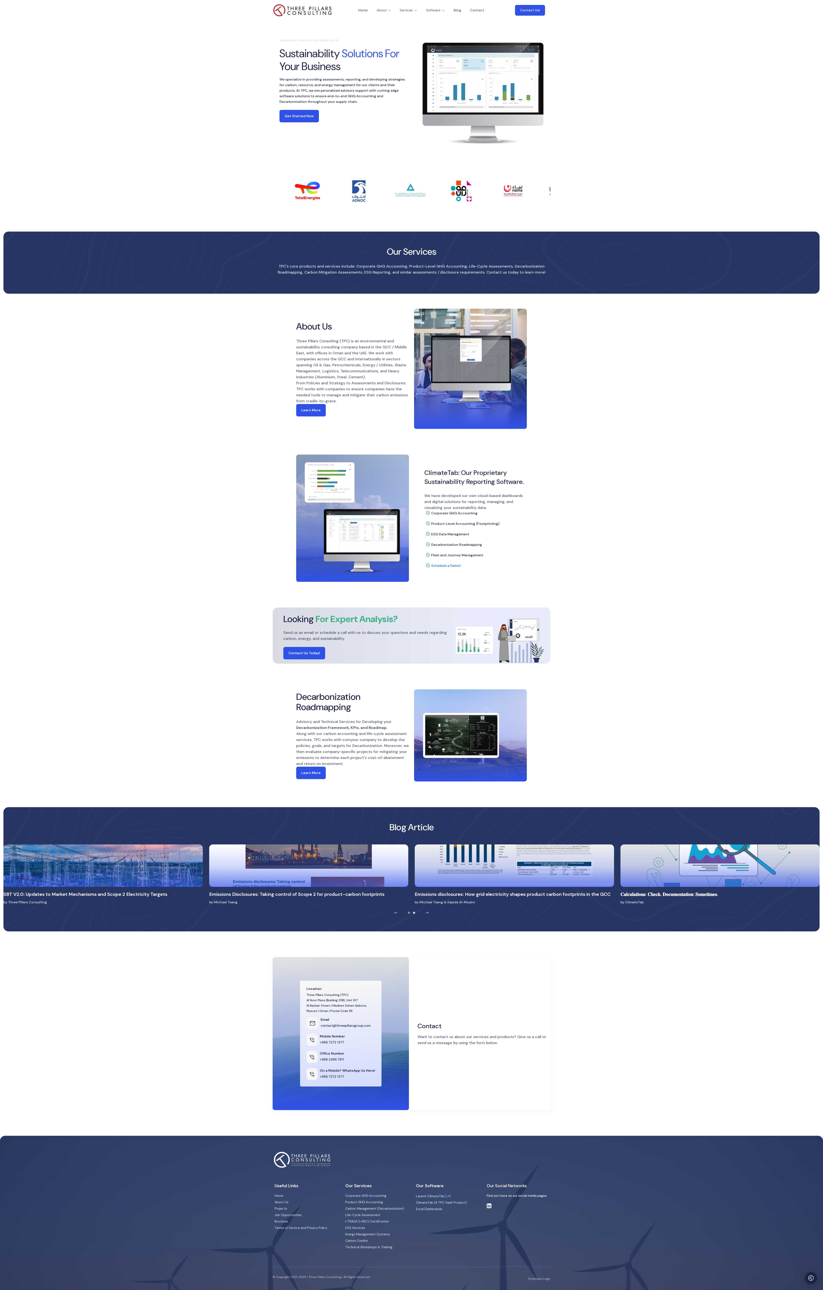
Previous (269, 191)
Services (407, 10)
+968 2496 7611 (332, 1059)
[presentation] (396, 913)
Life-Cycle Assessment (362, 1215)
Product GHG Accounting (364, 1202)
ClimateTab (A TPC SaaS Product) (441, 1202)
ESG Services (355, 1228)
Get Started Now (299, 116)
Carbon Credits (356, 1241)
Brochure (281, 1221)
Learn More (311, 410)
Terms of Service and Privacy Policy (301, 1228)
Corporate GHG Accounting (365, 1196)
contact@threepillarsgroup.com (346, 1025)
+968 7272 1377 (332, 1042)
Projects (281, 1208)
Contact (477, 10)
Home (363, 10)
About (382, 10)
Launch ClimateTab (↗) (433, 1196)
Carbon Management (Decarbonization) (374, 1208)
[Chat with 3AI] (811, 1278)
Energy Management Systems (367, 1234)
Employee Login (539, 1279)
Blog (457, 10)
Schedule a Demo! (446, 565)
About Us (281, 1202)
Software (433, 10)
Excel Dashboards (429, 1209)
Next (553, 191)
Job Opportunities (288, 1215)
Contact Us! (530, 10)
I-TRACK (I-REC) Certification (367, 1221)
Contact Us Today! (304, 653)
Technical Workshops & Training (368, 1247)
